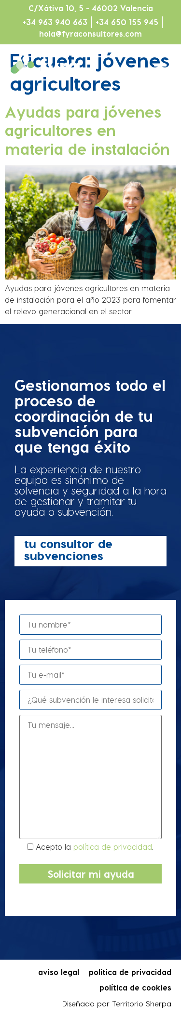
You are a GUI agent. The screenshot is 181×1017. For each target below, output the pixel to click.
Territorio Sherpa (141, 1003)
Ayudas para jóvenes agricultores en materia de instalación (87, 130)
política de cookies (135, 987)
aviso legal (58, 972)
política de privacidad (112, 846)
